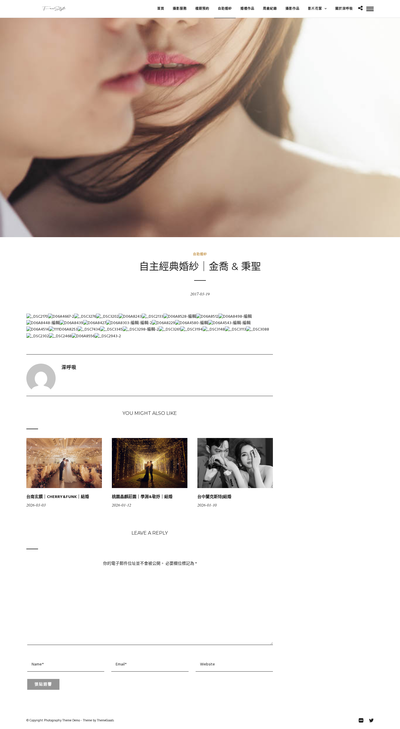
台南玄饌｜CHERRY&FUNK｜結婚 (57, 497)
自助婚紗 (200, 254)
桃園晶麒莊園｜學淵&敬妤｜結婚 (142, 497)
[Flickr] (360, 720)
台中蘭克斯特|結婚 (214, 497)
